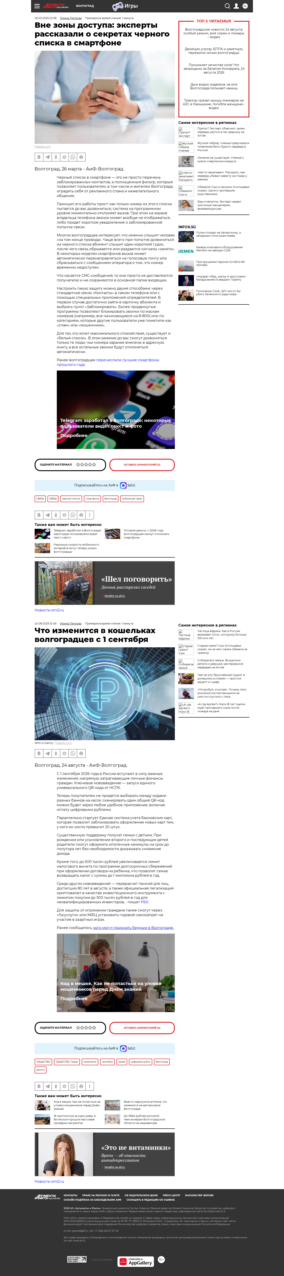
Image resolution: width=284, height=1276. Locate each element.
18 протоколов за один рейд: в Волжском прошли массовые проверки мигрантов (75, 1119)
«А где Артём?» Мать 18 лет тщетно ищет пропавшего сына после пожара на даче (221, 707)
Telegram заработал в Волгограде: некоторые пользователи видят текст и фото (115, 423)
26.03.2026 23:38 (46, 18)
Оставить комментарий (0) (142, 464)
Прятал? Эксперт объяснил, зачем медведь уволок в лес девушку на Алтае (221, 132)
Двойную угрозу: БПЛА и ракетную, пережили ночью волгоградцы (214, 51)
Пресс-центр (171, 1195)
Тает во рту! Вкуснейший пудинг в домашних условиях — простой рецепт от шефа (221, 678)
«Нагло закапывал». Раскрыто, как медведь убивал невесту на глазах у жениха (222, 176)
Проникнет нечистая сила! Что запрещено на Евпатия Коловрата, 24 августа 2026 (214, 68)
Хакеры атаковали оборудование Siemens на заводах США (219, 249)
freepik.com (43, 146)
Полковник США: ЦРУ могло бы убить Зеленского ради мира (218, 293)
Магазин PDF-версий (199, 1195)
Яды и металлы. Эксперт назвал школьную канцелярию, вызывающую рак (219, 205)
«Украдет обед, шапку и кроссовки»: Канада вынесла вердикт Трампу (221, 278)
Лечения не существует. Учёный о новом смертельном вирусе (220, 159)
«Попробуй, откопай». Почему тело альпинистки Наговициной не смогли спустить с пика (222, 693)
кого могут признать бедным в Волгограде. (133, 928)
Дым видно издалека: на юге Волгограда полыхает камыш (214, 86)
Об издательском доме (141, 1195)
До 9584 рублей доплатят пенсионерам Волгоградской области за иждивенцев (144, 1119)
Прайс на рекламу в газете (101, 1195)
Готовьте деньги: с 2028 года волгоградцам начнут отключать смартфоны (146, 534)
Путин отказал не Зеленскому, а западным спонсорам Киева (218, 234)
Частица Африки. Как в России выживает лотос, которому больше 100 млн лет (221, 634)
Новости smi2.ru (49, 610)
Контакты (70, 1195)
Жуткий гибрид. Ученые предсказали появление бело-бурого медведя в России (223, 146)
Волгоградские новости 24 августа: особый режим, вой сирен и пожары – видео (213, 33)
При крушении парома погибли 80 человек (220, 263)
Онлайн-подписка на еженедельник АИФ (92, 1199)
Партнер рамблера (101, 1259)
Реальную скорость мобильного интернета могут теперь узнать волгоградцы (76, 548)
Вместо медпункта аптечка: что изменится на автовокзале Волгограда (145, 1105)
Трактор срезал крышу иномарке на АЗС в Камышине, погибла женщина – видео (214, 104)
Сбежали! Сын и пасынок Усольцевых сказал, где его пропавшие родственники (223, 190)
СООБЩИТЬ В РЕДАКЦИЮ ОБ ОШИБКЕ (150, 1199)
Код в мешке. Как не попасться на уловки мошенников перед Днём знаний (111, 986)
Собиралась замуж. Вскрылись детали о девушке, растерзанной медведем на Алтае (220, 664)
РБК (144, 902)
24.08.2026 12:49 (45, 623)
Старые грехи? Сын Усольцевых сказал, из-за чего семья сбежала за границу (222, 649)
